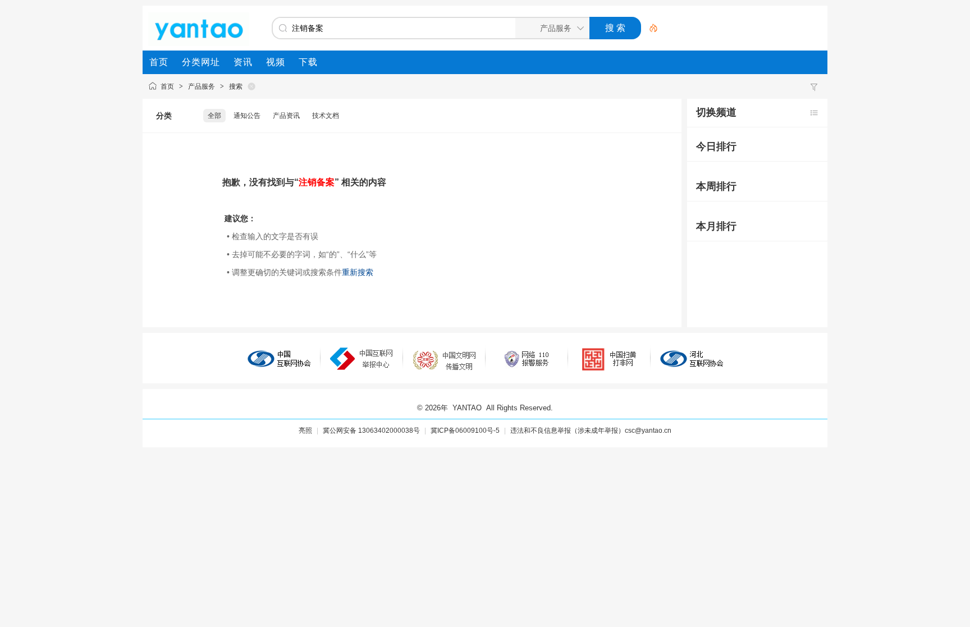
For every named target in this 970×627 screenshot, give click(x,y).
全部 (214, 116)
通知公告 (247, 116)
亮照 (305, 430)
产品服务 (201, 86)
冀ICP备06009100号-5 (465, 430)
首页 (167, 86)
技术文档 (325, 116)
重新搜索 (357, 272)
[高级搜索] (649, 28)
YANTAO (467, 408)
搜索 (235, 86)
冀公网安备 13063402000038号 (371, 430)
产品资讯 (286, 116)
